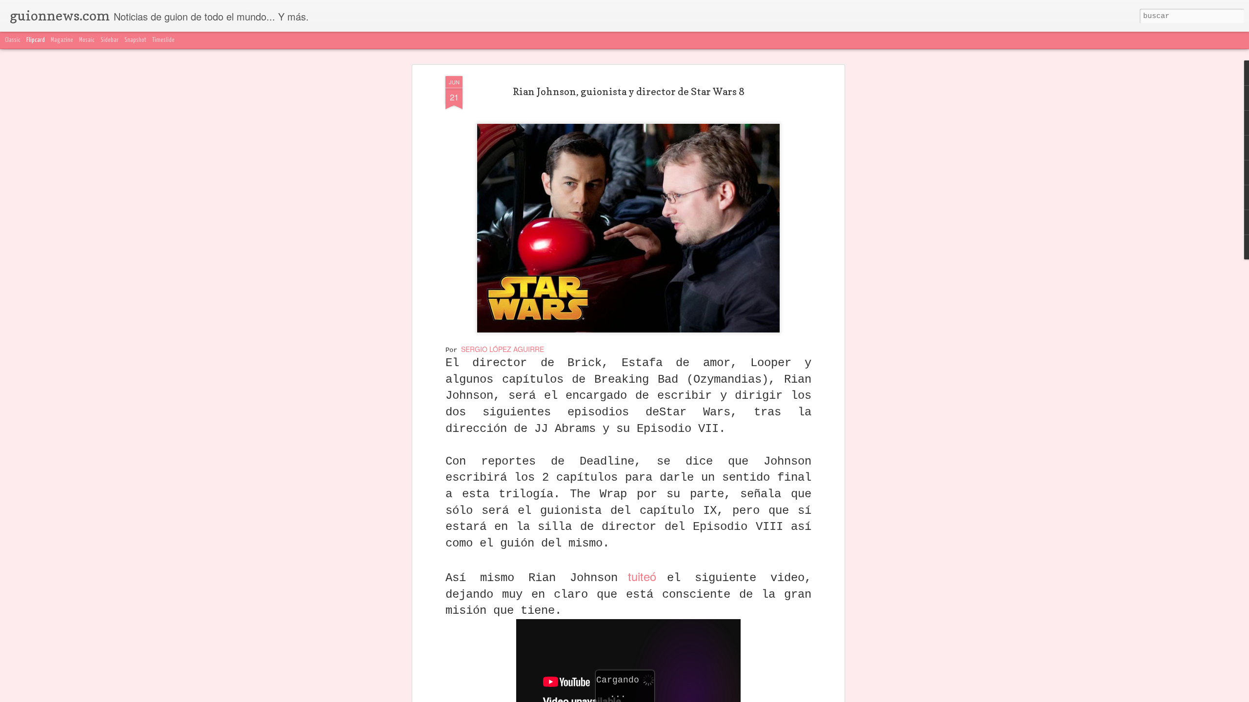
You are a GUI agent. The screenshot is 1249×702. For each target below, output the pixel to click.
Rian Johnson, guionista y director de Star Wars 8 (629, 92)
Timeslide (163, 40)
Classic (12, 40)
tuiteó (642, 576)
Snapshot (135, 40)
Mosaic (87, 40)
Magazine (62, 40)
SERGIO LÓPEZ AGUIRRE (502, 349)
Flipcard (35, 40)
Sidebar (110, 40)
